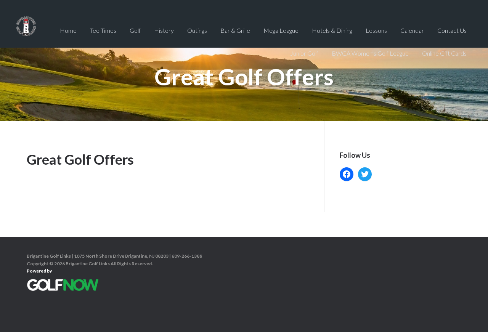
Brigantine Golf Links (26, 30)
